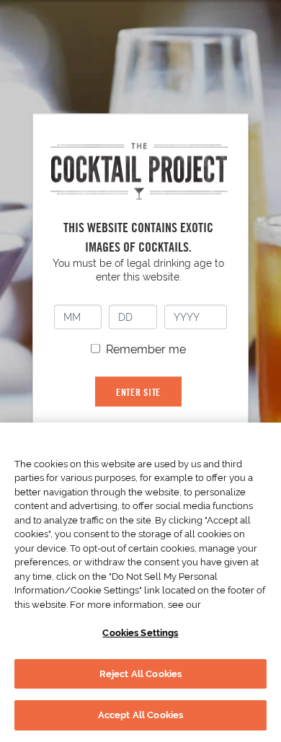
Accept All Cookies (140, 715)
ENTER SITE (138, 392)
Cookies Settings (140, 632)
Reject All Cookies (140, 673)
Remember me (146, 349)
